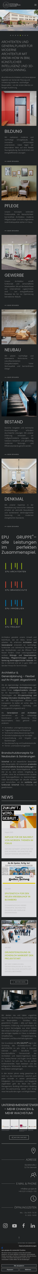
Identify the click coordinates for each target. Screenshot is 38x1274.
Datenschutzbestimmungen (27, 1246)
